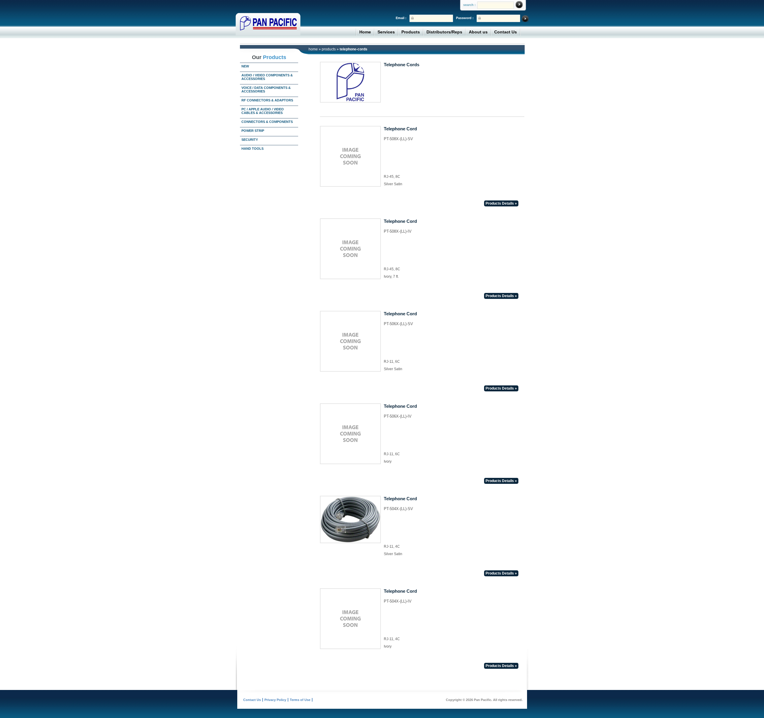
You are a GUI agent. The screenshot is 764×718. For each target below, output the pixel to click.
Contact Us (505, 32)
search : (469, 5)
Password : (465, 18)
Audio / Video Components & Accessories (267, 77)
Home (365, 32)
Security (249, 139)
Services (386, 32)
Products (410, 32)
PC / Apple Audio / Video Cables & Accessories (262, 111)
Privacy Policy (275, 700)
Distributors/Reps (444, 32)
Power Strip (252, 130)
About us (478, 32)
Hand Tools (252, 148)
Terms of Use (300, 700)
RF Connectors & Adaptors (267, 100)
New (245, 66)
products (329, 49)
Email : (401, 18)
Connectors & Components (267, 121)
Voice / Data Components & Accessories (266, 89)
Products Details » (501, 203)
